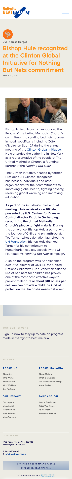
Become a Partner (47, 413)
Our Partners (9, 389)
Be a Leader (44, 409)
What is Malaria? (47, 377)
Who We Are (9, 377)
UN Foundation (16, 241)
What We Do (9, 381)
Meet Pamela (9, 409)
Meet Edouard (9, 413)
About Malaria (45, 374)
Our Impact (8, 402)
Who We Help (9, 385)
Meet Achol (8, 406)
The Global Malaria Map (50, 381)
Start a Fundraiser (47, 402)
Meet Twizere (9, 417)
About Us (7, 374)
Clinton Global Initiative (44, 149)
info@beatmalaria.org (15, 454)
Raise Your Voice (47, 406)
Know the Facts (46, 385)
